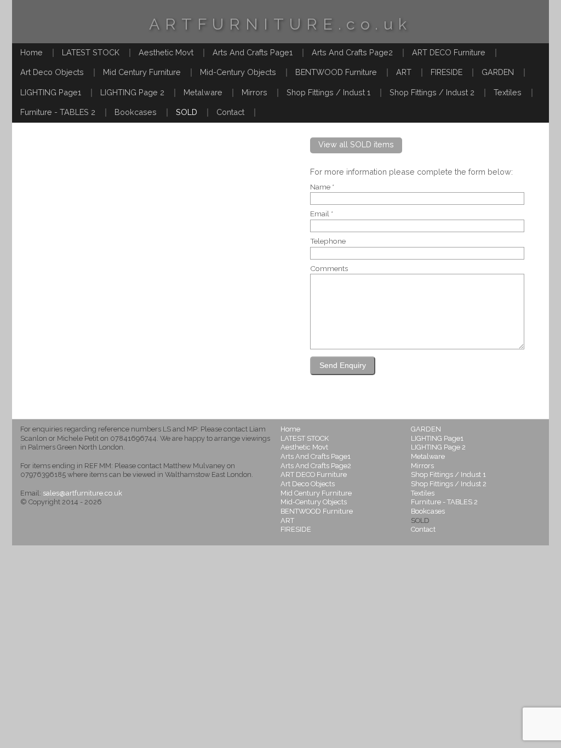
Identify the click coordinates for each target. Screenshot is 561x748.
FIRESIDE (446, 72)
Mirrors (254, 92)
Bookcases (136, 112)
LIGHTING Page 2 (132, 92)
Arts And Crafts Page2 (352, 52)
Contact (230, 112)
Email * (321, 214)
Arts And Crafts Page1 (253, 52)
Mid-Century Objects (238, 72)
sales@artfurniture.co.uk (82, 493)
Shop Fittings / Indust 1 (328, 92)
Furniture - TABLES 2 (57, 112)
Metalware (203, 92)
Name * (322, 187)
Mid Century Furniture (142, 72)
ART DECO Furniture (448, 52)
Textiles (508, 92)
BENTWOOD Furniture (336, 72)
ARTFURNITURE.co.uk (280, 24)
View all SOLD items (356, 144)
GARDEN (498, 72)
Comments (329, 269)
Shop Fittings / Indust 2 (432, 92)
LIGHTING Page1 (50, 92)
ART (403, 72)
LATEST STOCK (90, 52)
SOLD (186, 112)
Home (31, 52)
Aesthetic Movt (166, 52)
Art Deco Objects (52, 72)
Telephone (328, 241)
